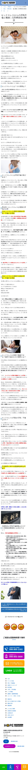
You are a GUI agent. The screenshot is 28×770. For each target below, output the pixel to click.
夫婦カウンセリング (12, 685)
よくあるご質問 (11, 708)
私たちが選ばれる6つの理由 (14, 701)
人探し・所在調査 (11, 689)
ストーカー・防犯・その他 (13, 696)
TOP (8, 679)
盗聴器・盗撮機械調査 (12, 693)
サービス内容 (10, 681)
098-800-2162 (14, 741)
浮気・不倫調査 (11, 683)
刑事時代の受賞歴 (11, 711)
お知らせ (5, 9)
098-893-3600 (20, 746)
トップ (1, 9)
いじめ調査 (10, 691)
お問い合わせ (10, 715)
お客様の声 (10, 713)
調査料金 (9, 699)
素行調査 (9, 687)
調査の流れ (10, 703)
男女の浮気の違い (9, 9)
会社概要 (9, 717)
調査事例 (9, 705)
